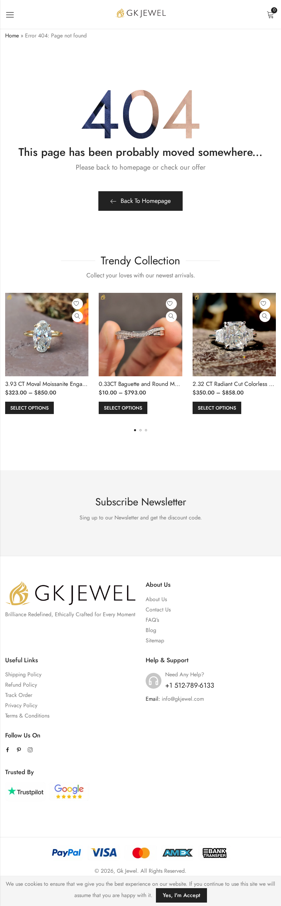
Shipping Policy (23, 674)
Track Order (18, 695)
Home (12, 35)
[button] (135, 430)
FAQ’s (152, 620)
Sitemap (155, 640)
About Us (156, 599)
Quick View (77, 316)
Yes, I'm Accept (181, 895)
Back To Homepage (146, 200)
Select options (29, 407)
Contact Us (158, 609)
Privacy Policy (21, 705)
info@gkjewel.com (183, 699)
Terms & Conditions (27, 716)
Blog (151, 630)
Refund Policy (21, 685)
